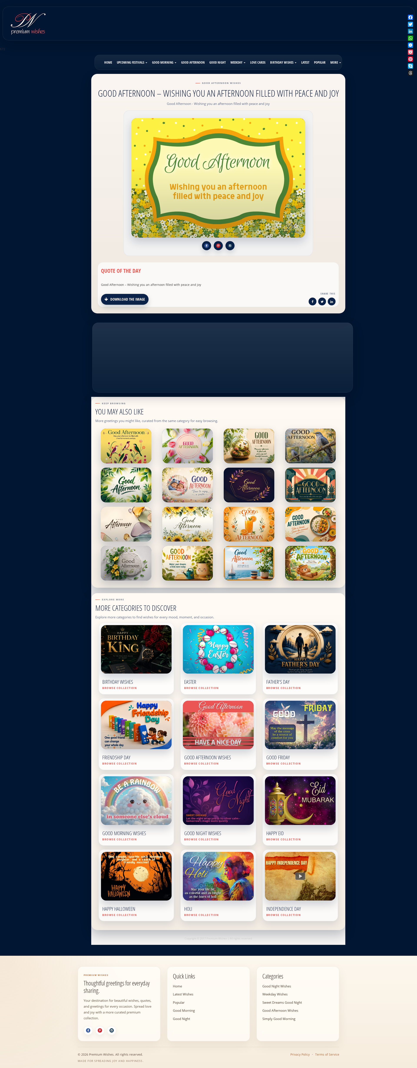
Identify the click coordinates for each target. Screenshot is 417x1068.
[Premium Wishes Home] (27, 23)
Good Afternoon (193, 62)
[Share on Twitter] (322, 302)
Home (108, 62)
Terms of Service (327, 1054)
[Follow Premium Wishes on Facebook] (206, 245)
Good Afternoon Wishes (280, 1010)
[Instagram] (111, 1030)
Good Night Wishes (276, 986)
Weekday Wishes (275, 994)
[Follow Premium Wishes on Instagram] (230, 245)
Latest (305, 62)
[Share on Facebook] (312, 302)
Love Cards (257, 62)
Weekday (236, 62)
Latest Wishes (183, 994)
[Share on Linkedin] (332, 302)
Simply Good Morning (278, 1018)
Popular (320, 62)
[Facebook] (88, 1030)
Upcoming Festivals (131, 62)
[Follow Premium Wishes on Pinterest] (218, 245)
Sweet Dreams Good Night (282, 1002)
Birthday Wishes (282, 62)
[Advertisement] (259, 20)
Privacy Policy (300, 1054)
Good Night (217, 62)
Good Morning (163, 62)
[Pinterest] (99, 1030)
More (334, 62)
